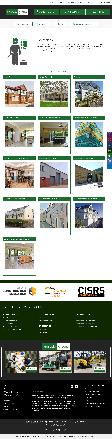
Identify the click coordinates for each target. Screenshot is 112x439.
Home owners (22, 24)
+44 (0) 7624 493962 (58, 430)
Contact (90, 2)
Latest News (8, 406)
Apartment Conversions (85, 321)
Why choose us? (11, 395)
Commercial (42, 24)
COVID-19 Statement (11, 409)
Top (107, 434)
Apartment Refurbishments (86, 326)
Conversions (8, 324)
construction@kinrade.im (95, 403)
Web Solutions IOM (87, 436)
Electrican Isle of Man (58, 71)
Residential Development (83, 24)
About (51, 2)
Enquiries (61, 2)
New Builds (7, 318)
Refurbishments (46, 321)
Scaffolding (89, 400)
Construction (45, 318)
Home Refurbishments (12, 329)
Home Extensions (10, 321)
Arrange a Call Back (76, 2)
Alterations (44, 332)
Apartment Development (86, 324)
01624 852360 (104, 2)
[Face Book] (76, 386)
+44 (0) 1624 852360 (57, 425)
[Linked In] (72, 386)
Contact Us (89, 389)
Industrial (59, 24)
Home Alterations (10, 326)
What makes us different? (14, 392)
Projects (6, 401)
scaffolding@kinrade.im (94, 406)
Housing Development (85, 318)
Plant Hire (89, 397)
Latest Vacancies (10, 403)
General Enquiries (92, 392)
